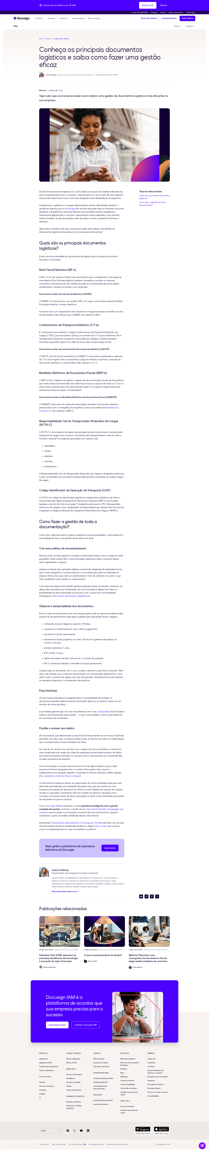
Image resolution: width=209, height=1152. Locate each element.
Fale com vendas (149, 18)
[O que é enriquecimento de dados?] (104, 931)
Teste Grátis (187, 18)
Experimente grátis (57, 1025)
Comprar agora (169, 18)
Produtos (39, 18)
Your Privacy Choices (75, 1144)
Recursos (63, 18)
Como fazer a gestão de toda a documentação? (152, 204)
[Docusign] (22, 18)
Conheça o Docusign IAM (85, 1025)
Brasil (43, 1130)
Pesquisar (154, 12)
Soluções (51, 18)
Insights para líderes (61, 39)
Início (41, 39)
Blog (48, 39)
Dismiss (163, 5)
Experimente (110, 848)
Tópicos (177, 26)
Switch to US (147, 5)
